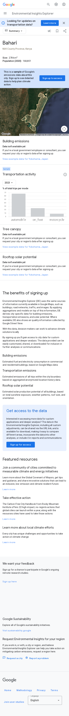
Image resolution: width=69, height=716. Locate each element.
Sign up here (10, 581)
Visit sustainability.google (17, 630)
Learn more (9, 489)
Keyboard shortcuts (27, 135)
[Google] (9, 680)
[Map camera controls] (64, 129)
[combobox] (16, 31)
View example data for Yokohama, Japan (25, 158)
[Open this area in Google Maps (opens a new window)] (6, 134)
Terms (65, 135)
